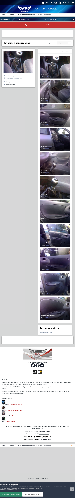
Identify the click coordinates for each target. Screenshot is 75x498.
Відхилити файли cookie (32, 494)
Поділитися (50, 43)
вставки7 (44, 170)
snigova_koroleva (7, 416)
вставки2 (44, 291)
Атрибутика (14, 19)
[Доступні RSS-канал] (72, 446)
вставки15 (44, 98)
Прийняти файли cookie (11, 494)
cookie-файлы (13, 487)
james (3, 421)
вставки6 (44, 194)
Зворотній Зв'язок (44, 431)
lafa (3, 410)
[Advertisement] (37, 34)
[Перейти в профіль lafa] (3, 407)
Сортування (66, 51)
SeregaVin (5, 405)
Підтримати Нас (40, 19)
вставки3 (44, 267)
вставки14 (44, 122)
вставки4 (44, 243)
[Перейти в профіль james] (3, 418)
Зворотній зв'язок (33, 478)
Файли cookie (44, 478)
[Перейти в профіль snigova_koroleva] (3, 413)
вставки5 (44, 219)
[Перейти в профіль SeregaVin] (3, 402)
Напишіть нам (44, 434)
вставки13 (44, 146)
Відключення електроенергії (35, 25)
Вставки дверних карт (48, 315)
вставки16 (44, 74)
